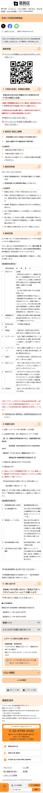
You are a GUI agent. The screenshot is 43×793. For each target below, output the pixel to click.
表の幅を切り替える (8, 264)
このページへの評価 (10, 775)
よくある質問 (21, 680)
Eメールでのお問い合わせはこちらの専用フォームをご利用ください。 (23, 661)
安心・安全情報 (12, 11)
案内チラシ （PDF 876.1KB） (14, 118)
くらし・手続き (22, 9)
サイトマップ (8, 767)
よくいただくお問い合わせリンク (17, 630)
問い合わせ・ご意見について (18, 597)
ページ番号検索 (35, 785)
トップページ (12, 9)
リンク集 (26, 767)
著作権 (25, 771)
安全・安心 (32, 9)
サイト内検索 (18, 785)
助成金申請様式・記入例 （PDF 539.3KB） (19, 569)
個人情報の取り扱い (10, 771)
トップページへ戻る (30, 690)
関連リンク (7, 623)
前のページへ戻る (14, 690)
